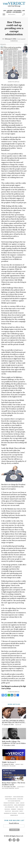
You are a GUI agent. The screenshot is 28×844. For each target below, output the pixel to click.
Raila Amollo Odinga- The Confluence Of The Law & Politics (14, 742)
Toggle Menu (4, 14)
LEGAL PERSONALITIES (9, 807)
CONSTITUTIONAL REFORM (10, 798)
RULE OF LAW (18, 724)
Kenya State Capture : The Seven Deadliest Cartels (13, 783)
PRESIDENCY (13, 809)
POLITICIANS (7, 809)
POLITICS (17, 788)
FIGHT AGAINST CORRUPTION (8, 788)
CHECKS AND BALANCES (18, 796)
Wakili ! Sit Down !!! (9, 762)
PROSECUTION (20, 809)
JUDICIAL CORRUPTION (8, 805)
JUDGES (17, 802)
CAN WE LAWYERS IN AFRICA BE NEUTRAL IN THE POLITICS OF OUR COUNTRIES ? (14, 722)
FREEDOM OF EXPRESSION (9, 802)
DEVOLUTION (20, 798)
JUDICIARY (18, 764)
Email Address (14, 823)
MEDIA (17, 807)
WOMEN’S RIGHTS (14, 815)
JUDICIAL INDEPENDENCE (19, 805)
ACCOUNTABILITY (20, 786)
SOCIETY (21, 811)
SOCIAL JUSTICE (15, 811)
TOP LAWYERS (12, 765)
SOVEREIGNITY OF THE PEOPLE (10, 813)
